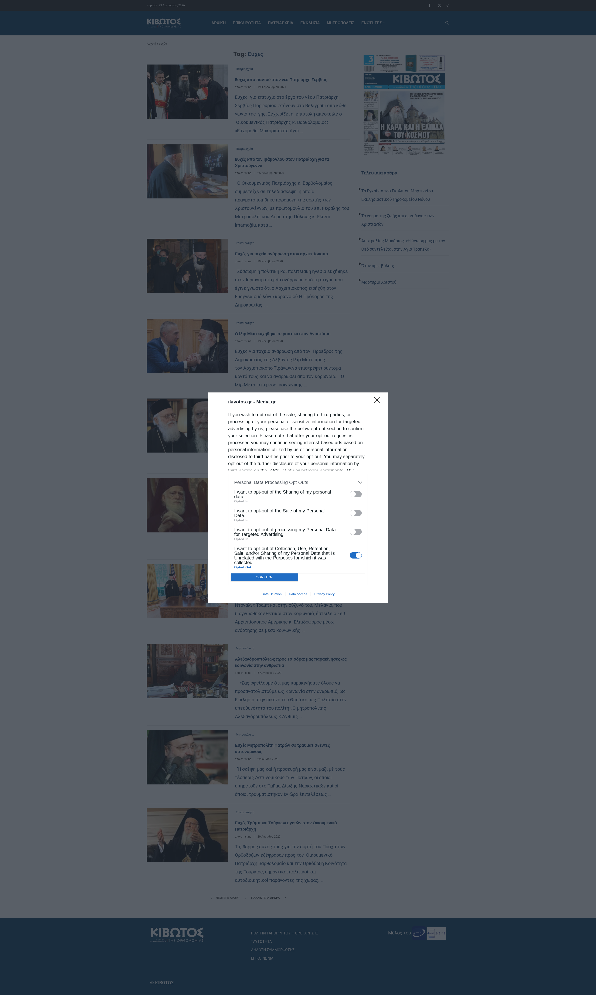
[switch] (356, 494)
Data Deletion (272, 594)
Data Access (298, 594)
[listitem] (298, 482)
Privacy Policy (324, 594)
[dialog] (298, 497)
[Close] (378, 401)
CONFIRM (264, 577)
